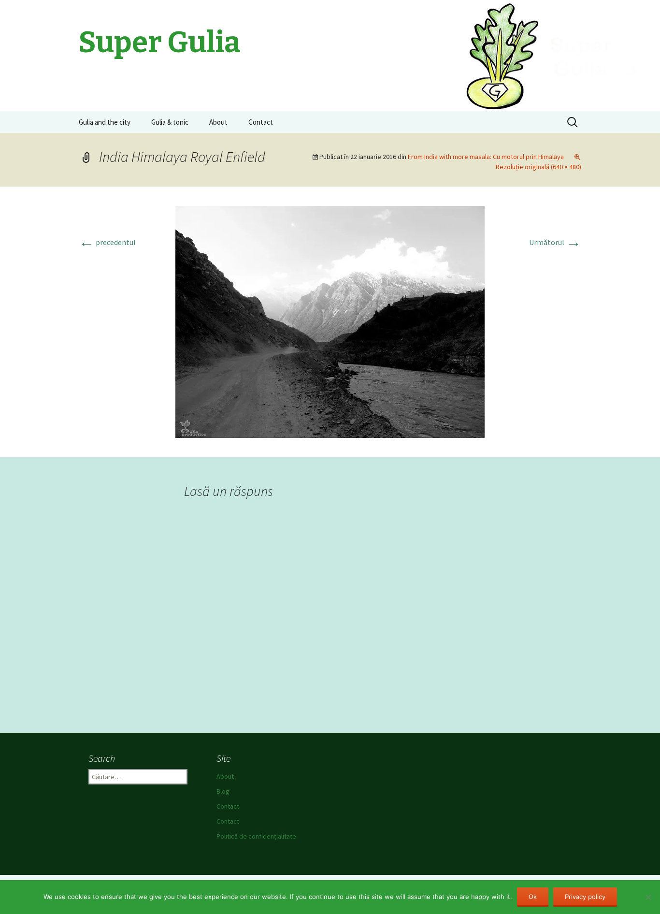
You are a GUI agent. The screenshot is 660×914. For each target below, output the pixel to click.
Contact (260, 122)
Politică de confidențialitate (256, 836)
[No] (648, 897)
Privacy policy (585, 896)
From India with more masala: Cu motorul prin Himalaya (486, 156)
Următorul (555, 242)
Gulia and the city (104, 122)
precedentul (107, 242)
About (218, 122)
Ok (533, 896)
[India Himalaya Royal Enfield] (330, 321)
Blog (223, 791)
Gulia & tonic (169, 122)
